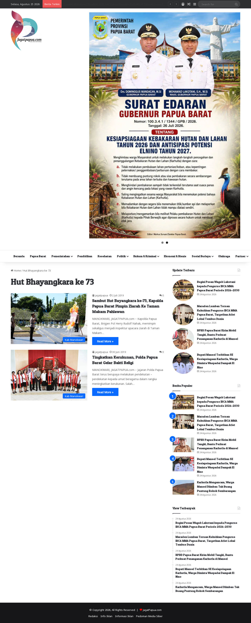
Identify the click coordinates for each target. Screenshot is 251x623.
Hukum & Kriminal (144, 256)
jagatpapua (101, 295)
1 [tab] (162, 243)
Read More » (105, 341)
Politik (121, 256)
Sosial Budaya (201, 256)
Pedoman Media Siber (149, 615)
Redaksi (93, 615)
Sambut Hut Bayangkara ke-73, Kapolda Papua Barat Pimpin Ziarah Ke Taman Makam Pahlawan (127, 306)
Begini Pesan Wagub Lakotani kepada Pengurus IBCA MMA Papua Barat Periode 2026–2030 (218, 286)
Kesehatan (105, 256)
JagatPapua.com (152, 609)
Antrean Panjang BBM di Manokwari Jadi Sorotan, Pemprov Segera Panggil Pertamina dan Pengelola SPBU (127, 3)
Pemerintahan (61, 256)
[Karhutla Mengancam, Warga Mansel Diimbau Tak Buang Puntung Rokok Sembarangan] (183, 487)
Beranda (19, 256)
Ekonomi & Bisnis (175, 256)
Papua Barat (38, 256)
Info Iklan (106, 615)
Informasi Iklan (124, 615)
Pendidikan (84, 256)
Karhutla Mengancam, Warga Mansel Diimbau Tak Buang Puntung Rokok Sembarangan (216, 486)
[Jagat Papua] (26, 30)
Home (17, 270)
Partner (241, 256)
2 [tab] (167, 243)
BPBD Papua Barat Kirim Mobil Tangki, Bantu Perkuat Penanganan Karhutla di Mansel (217, 334)
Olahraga (224, 256)
